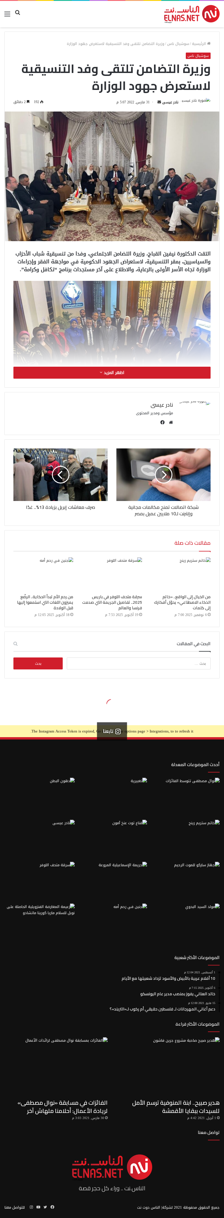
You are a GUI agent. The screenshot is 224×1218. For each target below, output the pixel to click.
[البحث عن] (17, 16)
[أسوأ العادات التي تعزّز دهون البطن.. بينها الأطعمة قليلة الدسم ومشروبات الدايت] (39, 797)
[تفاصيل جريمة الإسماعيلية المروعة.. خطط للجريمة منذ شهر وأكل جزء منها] (112, 882)
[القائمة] (7, 16)
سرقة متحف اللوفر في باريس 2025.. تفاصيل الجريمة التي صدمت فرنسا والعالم (112, 602)
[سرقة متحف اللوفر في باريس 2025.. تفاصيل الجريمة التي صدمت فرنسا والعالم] (112, 574)
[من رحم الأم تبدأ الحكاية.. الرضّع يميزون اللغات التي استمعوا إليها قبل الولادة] (43, 574)
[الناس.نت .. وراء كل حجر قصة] (192, 14)
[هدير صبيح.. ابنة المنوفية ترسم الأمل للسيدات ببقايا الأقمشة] (168, 1066)
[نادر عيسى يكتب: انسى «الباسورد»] (39, 839)
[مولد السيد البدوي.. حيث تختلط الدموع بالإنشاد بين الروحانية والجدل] (184, 923)
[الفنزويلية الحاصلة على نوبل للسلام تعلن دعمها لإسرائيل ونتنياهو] (39, 923)
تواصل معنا (209, 1132)
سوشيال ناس (178, 43)
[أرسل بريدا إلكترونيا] (159, 102)
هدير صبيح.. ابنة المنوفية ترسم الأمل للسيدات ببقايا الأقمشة (176, 1106)
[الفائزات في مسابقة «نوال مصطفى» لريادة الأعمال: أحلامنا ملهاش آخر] (56, 1066)
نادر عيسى (170, 102)
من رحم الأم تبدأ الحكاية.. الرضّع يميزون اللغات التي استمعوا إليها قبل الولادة (45, 602)
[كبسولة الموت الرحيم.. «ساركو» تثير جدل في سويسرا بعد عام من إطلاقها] (184, 882)
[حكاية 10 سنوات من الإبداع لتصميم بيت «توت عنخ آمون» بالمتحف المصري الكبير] (112, 839)
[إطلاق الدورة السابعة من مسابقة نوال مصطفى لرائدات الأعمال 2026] (184, 797)
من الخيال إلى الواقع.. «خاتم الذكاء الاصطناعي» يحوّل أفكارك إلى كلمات (182, 602)
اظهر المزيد (113, 373)
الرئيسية (199, 43)
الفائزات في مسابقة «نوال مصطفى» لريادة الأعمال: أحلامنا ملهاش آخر (63, 1106)
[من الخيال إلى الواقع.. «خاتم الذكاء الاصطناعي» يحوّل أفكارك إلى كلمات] (181, 574)
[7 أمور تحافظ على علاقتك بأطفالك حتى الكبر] (112, 797)
